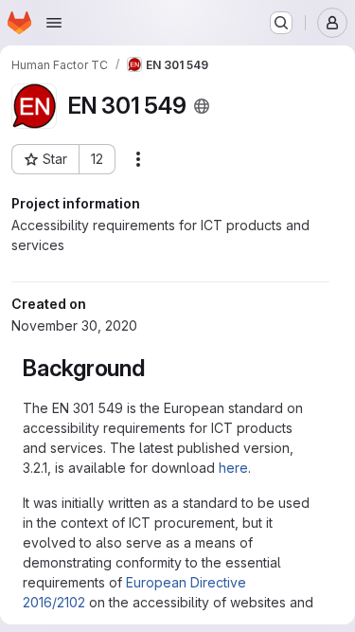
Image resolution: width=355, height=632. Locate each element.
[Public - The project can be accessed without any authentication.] (201, 106)
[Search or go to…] (281, 22)
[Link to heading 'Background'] (157, 368)
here (233, 468)
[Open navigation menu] (54, 23)
